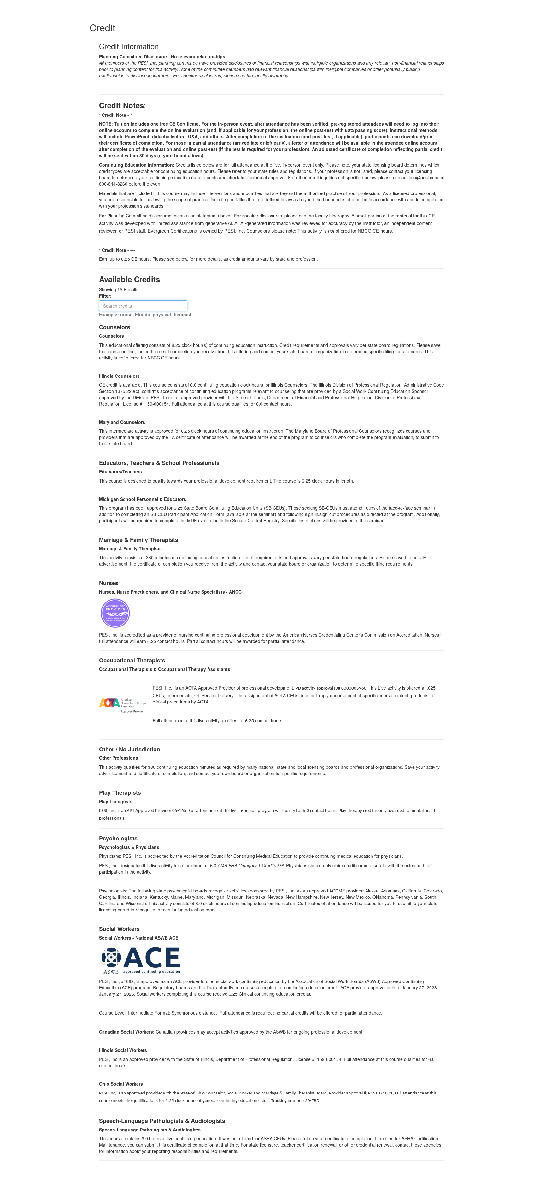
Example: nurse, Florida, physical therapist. (146, 314)
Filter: (107, 296)
